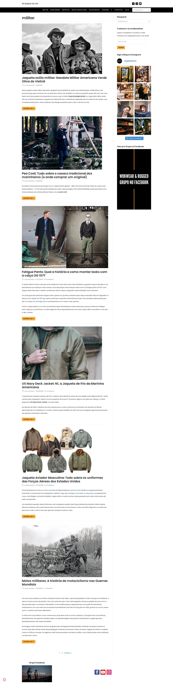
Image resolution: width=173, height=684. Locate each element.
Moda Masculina (79, 10)
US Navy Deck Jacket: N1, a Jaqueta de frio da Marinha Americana (63, 385)
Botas (45, 10)
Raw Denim (55, 10)
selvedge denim (42, 301)
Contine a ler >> (28, 109)
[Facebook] (133, 3)
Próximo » (68, 653)
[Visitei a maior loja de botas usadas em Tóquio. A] (125, 126)
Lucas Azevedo (29, 85)
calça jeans (90, 493)
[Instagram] (137, 3)
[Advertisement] (134, 229)
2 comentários (49, 391)
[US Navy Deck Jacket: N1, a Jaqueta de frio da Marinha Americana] (62, 379)
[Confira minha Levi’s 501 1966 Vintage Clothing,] (143, 109)
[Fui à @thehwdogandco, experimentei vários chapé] (143, 91)
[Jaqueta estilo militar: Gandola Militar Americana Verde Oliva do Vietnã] (62, 73)
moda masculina (49, 490)
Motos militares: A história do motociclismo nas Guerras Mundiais (65, 583)
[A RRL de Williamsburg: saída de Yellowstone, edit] (143, 74)
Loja (127, 10)
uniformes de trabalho (78, 490)
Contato (118, 10)
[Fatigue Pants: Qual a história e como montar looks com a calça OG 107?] (65, 268)
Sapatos (66, 10)
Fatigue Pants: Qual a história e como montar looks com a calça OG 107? (64, 274)
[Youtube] (140, 3)
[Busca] (148, 10)
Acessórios (94, 10)
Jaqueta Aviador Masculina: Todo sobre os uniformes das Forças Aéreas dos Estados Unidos (62, 479)
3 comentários (49, 279)
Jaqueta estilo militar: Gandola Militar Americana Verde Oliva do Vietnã (64, 79)
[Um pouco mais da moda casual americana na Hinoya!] (143, 126)
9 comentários (49, 485)
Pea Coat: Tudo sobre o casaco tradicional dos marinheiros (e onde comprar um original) (57, 175)
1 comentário (48, 588)
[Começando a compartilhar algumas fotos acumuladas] (125, 91)
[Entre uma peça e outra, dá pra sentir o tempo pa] (125, 74)
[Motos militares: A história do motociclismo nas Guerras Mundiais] (62, 576)
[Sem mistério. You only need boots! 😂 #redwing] (125, 109)
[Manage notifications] (4, 679)
